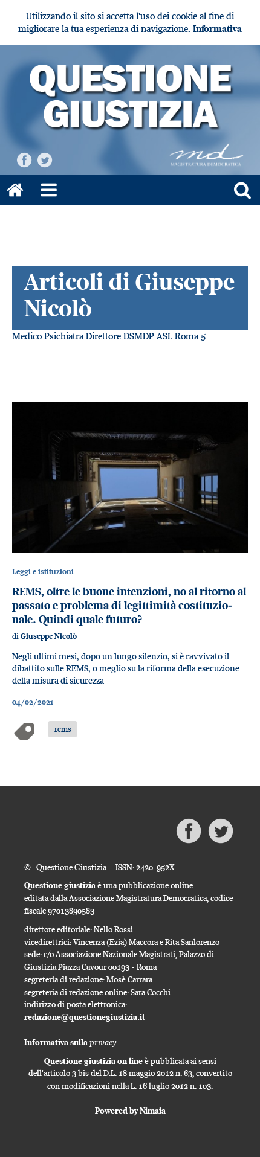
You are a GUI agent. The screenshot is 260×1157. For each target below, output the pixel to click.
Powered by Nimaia (130, 1110)
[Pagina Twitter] (45, 159)
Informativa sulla (70, 1042)
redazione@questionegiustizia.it (84, 1016)
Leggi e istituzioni (43, 571)
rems (62, 729)
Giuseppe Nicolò (49, 636)
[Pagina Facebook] (24, 159)
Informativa (217, 28)
